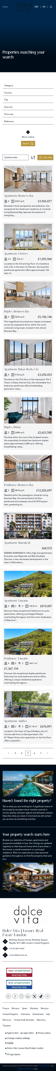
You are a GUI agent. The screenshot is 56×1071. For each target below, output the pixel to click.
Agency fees (12, 1033)
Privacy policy (44, 1033)
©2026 (10, 1043)
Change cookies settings (18, 1038)
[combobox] (28, 86)
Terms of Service (26, 1068)
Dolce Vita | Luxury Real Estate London (23, 932)
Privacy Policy (44, 1065)
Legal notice (28, 1033)
